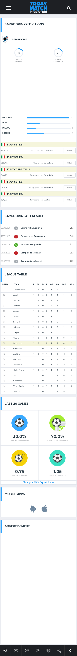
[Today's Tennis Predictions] (27, 649)
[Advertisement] (38, 92)
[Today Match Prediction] (38, 7)
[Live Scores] (48, 650)
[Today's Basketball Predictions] (37, 649)
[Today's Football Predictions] (5, 649)
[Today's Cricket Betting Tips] (16, 649)
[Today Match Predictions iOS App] (44, 510)
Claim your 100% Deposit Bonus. (38, 482)
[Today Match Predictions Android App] (32, 510)
